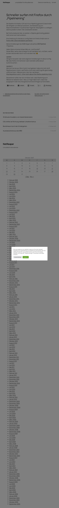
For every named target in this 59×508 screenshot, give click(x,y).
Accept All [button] (26, 257)
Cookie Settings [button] (17, 257)
